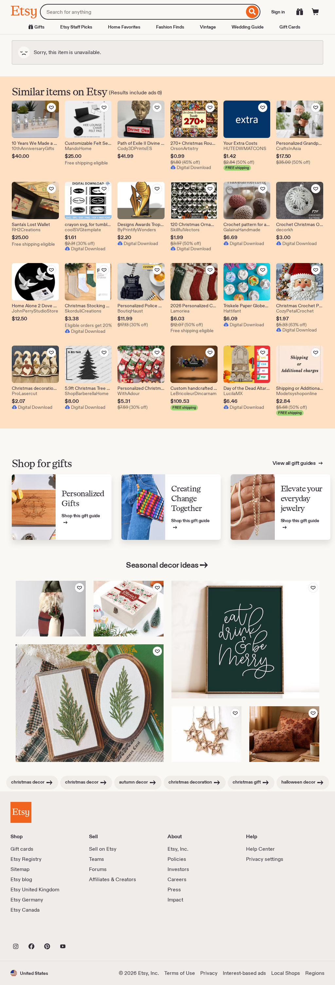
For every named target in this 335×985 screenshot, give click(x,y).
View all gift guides (295, 463)
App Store (32, 931)
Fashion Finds (170, 26)
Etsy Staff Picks (76, 26)
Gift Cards (289, 26)
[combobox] (142, 12)
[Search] (252, 12)
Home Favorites (124, 26)
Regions (315, 973)
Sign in (278, 11)
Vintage (208, 26)
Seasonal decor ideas (162, 564)
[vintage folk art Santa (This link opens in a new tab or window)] (51, 608)
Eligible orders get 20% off (88, 325)
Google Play (82, 931)
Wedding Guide (248, 26)
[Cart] (315, 12)
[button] (29, 973)
